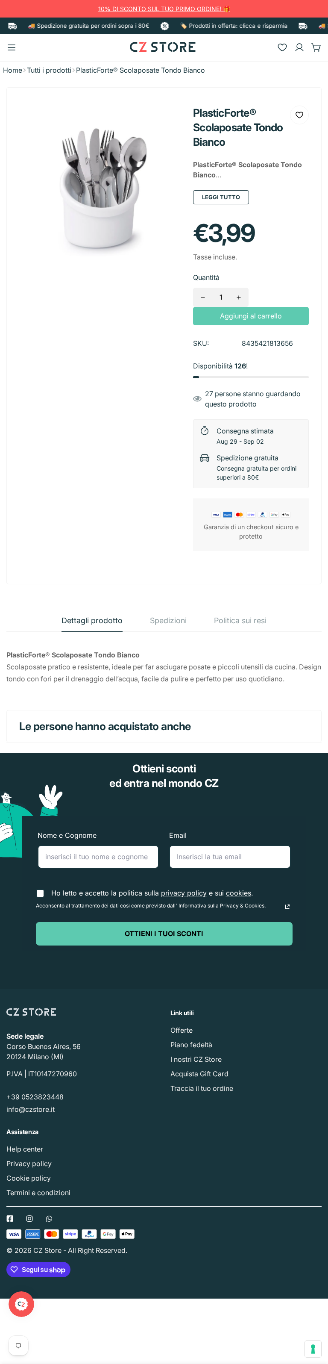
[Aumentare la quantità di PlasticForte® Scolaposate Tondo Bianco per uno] (238, 297)
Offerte (181, 1030)
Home (12, 70)
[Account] (299, 47)
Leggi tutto (221, 197)
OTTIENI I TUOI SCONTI (164, 933)
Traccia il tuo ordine (201, 1088)
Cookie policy (28, 1178)
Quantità (206, 277)
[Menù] (11, 47)
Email (178, 835)
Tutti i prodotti (49, 70)
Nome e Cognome (67, 835)
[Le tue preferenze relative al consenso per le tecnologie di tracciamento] (313, 1349)
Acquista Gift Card (199, 1073)
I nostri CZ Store (196, 1059)
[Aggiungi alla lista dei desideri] (299, 115)
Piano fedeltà (191, 1044)
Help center (24, 1149)
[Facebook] (9, 1218)
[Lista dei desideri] (282, 47)
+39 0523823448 (35, 1097)
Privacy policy (29, 1163)
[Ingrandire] (166, 118)
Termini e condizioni (38, 1192)
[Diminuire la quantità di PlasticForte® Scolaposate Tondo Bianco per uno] (202, 297)
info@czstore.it (30, 1109)
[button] (316, 47)
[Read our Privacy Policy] (287, 906)
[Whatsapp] (49, 1218)
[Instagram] (29, 1218)
